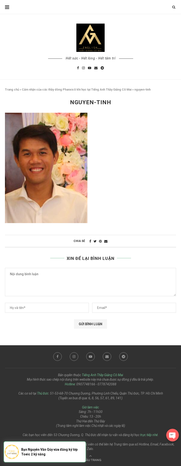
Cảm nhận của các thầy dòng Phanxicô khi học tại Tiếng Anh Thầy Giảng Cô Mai (77, 89)
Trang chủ (12, 89)
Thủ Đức (43, 393)
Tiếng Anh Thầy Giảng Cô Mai (102, 375)
